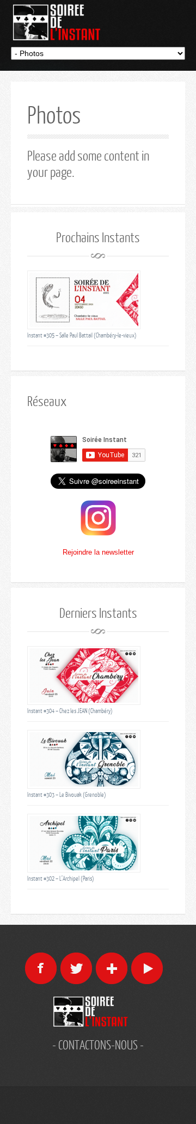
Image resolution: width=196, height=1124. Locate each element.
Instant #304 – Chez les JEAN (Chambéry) (70, 710)
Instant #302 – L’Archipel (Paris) (60, 878)
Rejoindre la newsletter (98, 552)
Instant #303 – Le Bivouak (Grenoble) (66, 794)
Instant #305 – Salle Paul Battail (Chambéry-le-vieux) (82, 335)
